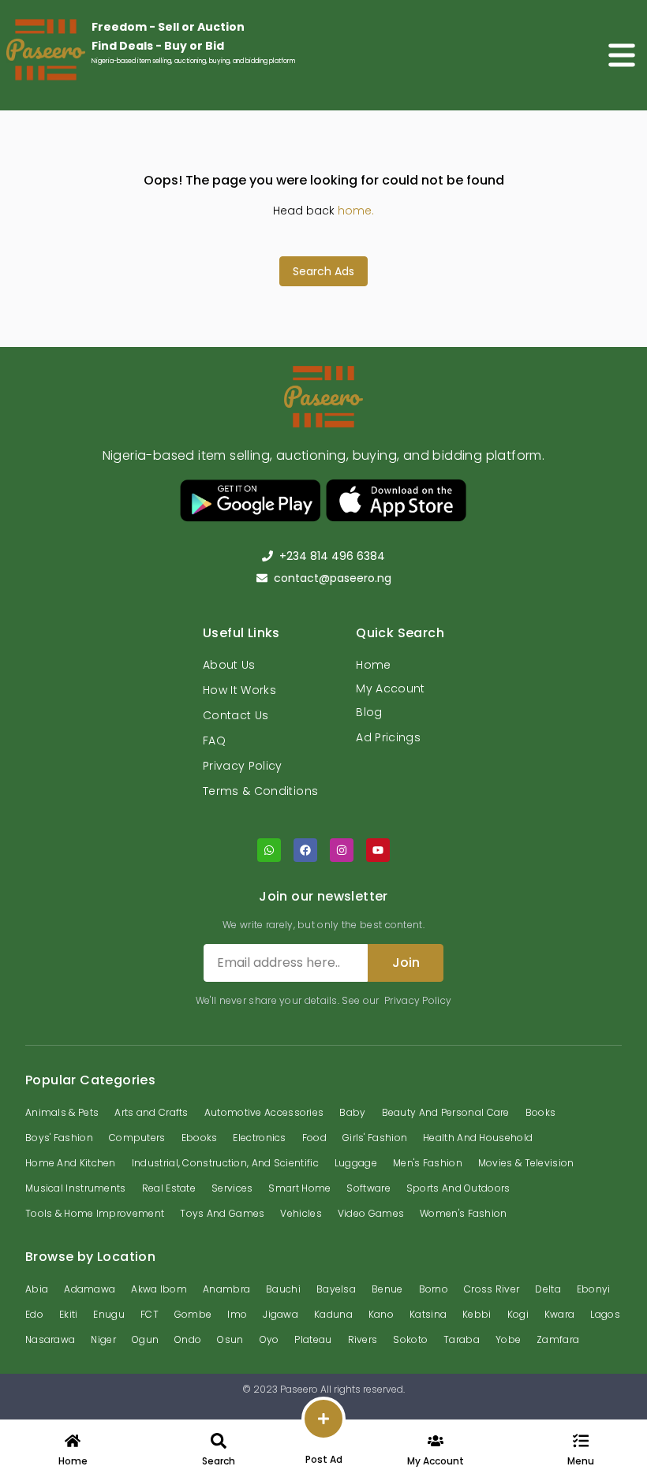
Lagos (605, 1314)
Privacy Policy (242, 766)
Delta (548, 1289)
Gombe (193, 1314)
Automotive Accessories (264, 1112)
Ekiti (68, 1314)
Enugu (109, 1314)
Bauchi (283, 1289)
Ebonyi (594, 1289)
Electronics (259, 1137)
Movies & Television (526, 1163)
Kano (381, 1314)
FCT (149, 1314)
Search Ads (323, 271)
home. (356, 210)
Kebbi (477, 1314)
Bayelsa (336, 1289)
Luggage (356, 1163)
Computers (137, 1137)
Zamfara (558, 1339)
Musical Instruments (75, 1188)
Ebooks (199, 1137)
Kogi (518, 1314)
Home (373, 665)
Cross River (491, 1289)
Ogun (145, 1339)
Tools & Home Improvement (94, 1213)
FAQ (214, 740)
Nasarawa (50, 1339)
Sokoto (410, 1339)
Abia (36, 1289)
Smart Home (299, 1188)
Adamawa (89, 1289)
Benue (387, 1289)
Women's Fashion (463, 1213)
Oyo (269, 1339)
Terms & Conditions (260, 791)
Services (231, 1188)
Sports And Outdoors (458, 1188)
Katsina (428, 1314)
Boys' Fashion (59, 1137)
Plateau (312, 1339)
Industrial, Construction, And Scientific (225, 1163)
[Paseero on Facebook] (305, 850)
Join (406, 962)
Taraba (461, 1339)
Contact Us (236, 715)
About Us (229, 665)
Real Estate (169, 1188)
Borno (434, 1289)
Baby (352, 1112)
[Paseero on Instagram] (341, 850)
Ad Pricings (388, 737)
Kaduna (333, 1314)
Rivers (363, 1339)
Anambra (226, 1289)
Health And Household (478, 1137)
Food (314, 1137)
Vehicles (300, 1213)
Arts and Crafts (151, 1112)
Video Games (371, 1213)
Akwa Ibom (159, 1289)
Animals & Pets (62, 1112)
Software (368, 1188)
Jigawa (280, 1314)
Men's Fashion (427, 1163)
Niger (103, 1339)
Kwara (559, 1314)
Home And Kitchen (70, 1163)
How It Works (239, 690)
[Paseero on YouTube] (378, 850)
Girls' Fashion (374, 1137)
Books (540, 1112)
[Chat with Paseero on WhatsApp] (269, 850)
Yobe (508, 1339)
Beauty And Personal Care (446, 1112)
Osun (230, 1339)
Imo (237, 1314)
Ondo (187, 1339)
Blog (369, 712)
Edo (34, 1314)
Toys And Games (222, 1213)
